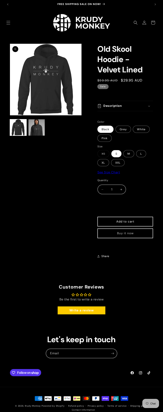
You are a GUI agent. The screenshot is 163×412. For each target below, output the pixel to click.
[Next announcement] (155, 4)
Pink (105, 138)
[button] (8, 22)
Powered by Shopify (53, 405)
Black (105, 129)
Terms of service (116, 405)
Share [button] (105, 256)
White (141, 129)
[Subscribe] (112, 353)
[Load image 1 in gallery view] (18, 127)
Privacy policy (96, 405)
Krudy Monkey (33, 405)
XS (105, 154)
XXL (117, 162)
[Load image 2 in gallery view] (36, 127)
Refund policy (76, 405)
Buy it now (125, 233)
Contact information (83, 409)
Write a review (81, 310)
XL (103, 162)
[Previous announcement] (7, 4)
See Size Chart (108, 172)
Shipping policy (139, 405)
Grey (123, 129)
